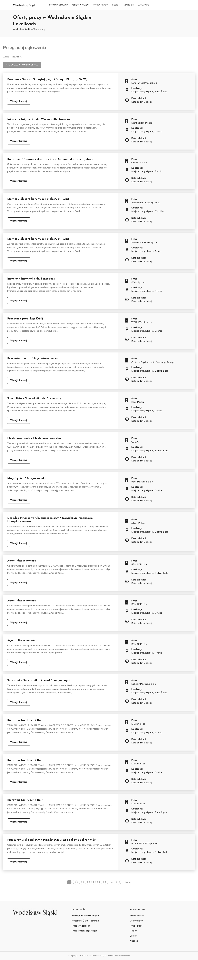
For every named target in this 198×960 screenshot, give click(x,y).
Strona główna (58, 5)
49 (119, 882)
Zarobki (129, 5)
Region (116, 5)
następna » (126, 882)
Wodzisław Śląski (21, 29)
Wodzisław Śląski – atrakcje (85, 920)
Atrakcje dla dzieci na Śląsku (85, 915)
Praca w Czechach (80, 926)
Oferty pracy (80, 5)
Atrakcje (143, 5)
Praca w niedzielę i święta (84, 930)
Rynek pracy (100, 5)
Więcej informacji (18, 101)
